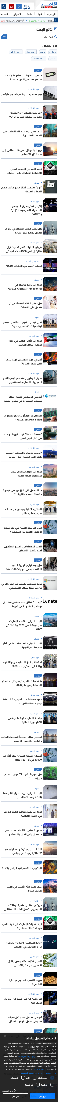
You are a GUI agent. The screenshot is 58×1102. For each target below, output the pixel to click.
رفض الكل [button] (15, 1096)
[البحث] (19, 6)
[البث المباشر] (11, 6)
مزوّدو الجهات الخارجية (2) (27, 1056)
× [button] (5, 1036)
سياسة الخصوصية (27, 1072)
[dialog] (29, 1067)
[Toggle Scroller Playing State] (56, 20)
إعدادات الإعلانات (40, 1069)
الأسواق (17, 14)
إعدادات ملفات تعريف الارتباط (45, 1072)
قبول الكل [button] (42, 1096)
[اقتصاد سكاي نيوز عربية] (46, 5)
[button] (26, 7)
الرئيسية (51, 14)
